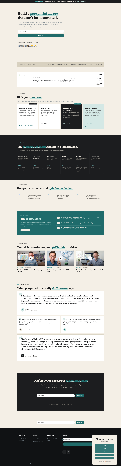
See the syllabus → (67, 126)
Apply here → (88, 126)
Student (104, 445)
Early (105, 448)
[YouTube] (68, 452)
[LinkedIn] (64, 452)
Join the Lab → (44, 126)
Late (104, 454)
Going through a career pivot (104, 458)
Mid (104, 451)
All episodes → (25, 230)
